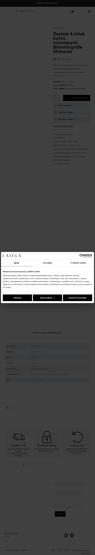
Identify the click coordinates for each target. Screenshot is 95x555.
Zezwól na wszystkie (77, 298)
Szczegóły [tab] (47, 263)
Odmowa (17, 298)
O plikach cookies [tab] (78, 263)
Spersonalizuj (46, 298)
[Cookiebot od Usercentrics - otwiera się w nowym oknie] (81, 256)
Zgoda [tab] (16, 263)
